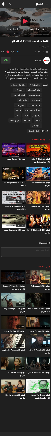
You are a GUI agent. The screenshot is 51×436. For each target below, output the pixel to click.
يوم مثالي (36, 125)
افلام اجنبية (34, 131)
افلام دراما (23, 100)
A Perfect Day (35, 85)
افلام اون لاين (19, 95)
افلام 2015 (19, 90)
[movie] (46, 63)
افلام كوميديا (34, 105)
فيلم (26, 115)
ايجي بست (19, 105)
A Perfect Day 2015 (18, 85)
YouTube (38, 60)
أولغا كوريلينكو (34, 90)
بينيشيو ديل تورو (32, 110)
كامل (17, 115)
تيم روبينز (36, 115)
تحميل (18, 110)
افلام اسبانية (34, 95)
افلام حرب (36, 100)
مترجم (37, 120)
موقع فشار (14, 120)
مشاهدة (27, 120)
